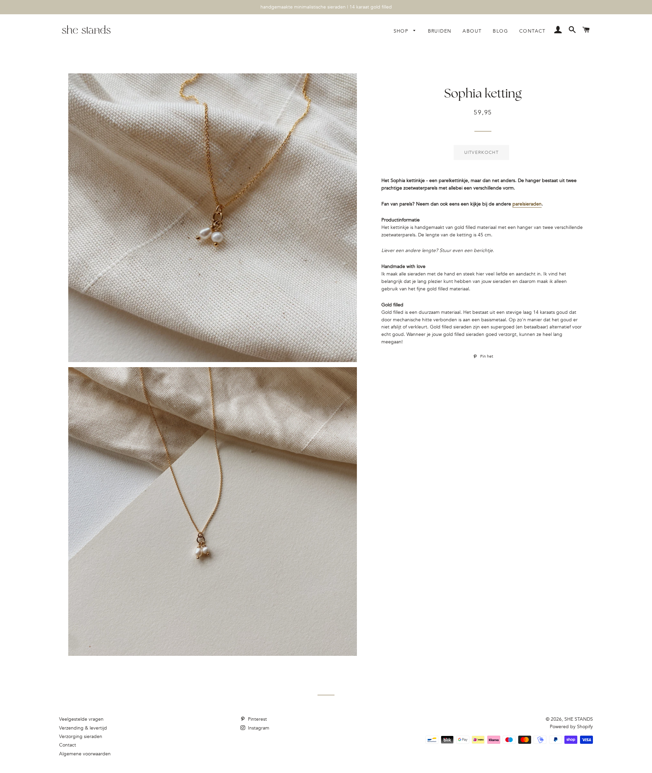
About (472, 31)
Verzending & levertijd (83, 728)
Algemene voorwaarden (85, 754)
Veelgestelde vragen (81, 719)
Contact (532, 31)
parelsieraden (527, 204)
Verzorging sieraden (80, 736)
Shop (402, 31)
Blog (500, 31)
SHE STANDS (578, 719)
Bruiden (440, 31)
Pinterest (257, 719)
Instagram (258, 728)
